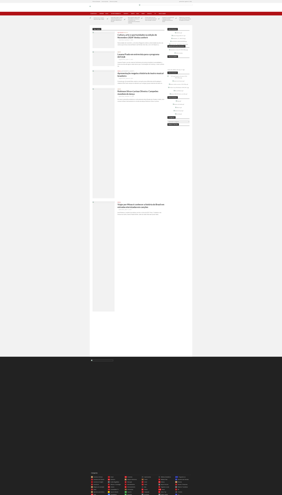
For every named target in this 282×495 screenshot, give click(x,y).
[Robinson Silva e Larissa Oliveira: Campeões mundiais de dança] (104, 143)
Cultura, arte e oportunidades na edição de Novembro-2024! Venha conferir (137, 36)
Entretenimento (116, 13)
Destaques (121, 32)
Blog (107, 13)
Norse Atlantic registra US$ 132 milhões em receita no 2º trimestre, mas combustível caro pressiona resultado (134, 20)
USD (177, 69)
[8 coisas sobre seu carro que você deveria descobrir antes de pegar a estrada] (142, 19)
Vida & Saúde (162, 13)
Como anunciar (104, 1)
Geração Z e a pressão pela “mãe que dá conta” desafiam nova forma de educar (168, 19)
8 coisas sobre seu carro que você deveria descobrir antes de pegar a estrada (151, 19)
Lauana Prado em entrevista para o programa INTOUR (138, 55)
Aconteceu (93, 13)
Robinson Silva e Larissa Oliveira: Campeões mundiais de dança (138, 92)
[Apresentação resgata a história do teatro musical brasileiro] (104, 77)
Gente (133, 13)
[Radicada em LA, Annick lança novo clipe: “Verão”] (91, 18)
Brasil (119, 71)
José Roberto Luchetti (127, 71)
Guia (137, 13)
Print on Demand (96, 1)
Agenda (102, 13)
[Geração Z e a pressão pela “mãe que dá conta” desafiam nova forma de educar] (159, 19)
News (143, 13)
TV (155, 13)
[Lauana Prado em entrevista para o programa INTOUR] (104, 58)
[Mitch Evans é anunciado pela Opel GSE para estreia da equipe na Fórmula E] (177, 19)
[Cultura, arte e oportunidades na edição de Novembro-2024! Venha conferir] (104, 40)
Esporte (126, 13)
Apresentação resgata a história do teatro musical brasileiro (141, 74)
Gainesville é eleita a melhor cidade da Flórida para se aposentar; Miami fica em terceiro (117, 19)
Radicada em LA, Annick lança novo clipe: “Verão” (99, 18)
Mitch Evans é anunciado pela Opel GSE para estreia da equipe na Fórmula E (185, 19)
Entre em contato (113, 1)
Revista (149, 13)
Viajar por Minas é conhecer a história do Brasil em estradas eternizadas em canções (141, 205)
